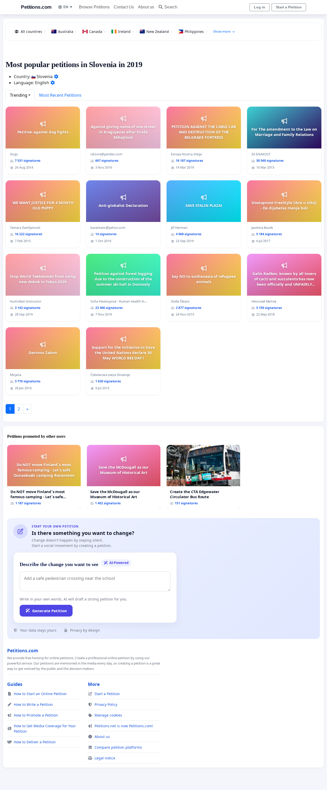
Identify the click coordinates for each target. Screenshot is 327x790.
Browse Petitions (94, 7)
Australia (67, 31)
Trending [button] (18, 95)
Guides (14, 684)
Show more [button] (221, 31)
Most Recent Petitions (60, 95)
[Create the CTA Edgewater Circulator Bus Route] (203, 477)
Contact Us (124, 7)
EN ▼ (68, 7)
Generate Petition (49, 610)
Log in (259, 7)
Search (170, 7)
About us (146, 7)
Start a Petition (289, 7)
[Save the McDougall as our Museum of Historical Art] (123, 477)
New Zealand (159, 31)
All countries (33, 31)
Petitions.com (36, 7)
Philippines (196, 31)
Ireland (126, 31)
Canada (97, 31)
